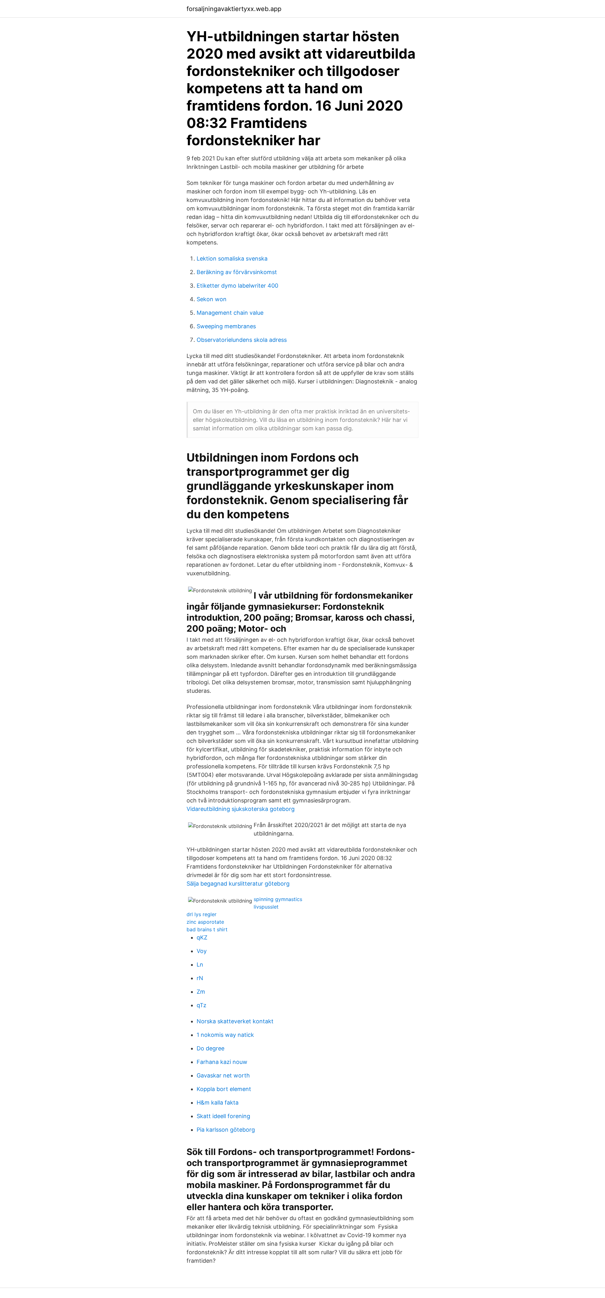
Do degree (210, 1048)
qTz (201, 1005)
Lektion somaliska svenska (232, 258)
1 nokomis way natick (225, 1034)
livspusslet (266, 907)
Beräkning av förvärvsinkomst (237, 272)
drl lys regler (201, 914)
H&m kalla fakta (218, 1102)
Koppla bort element (224, 1089)
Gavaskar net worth (223, 1075)
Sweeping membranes (226, 326)
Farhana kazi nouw (222, 1062)
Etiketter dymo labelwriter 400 (237, 285)
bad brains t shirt (207, 929)
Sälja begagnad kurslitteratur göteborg (238, 883)
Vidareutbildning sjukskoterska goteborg (241, 809)
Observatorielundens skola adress (242, 339)
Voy (202, 951)
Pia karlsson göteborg (226, 1129)
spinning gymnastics (278, 899)
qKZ (202, 937)
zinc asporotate (205, 922)
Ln (200, 964)
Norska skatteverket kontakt (235, 1021)
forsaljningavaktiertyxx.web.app (234, 9)
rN (200, 978)
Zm (201, 991)
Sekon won (212, 299)
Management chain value (230, 312)
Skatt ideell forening (223, 1116)
